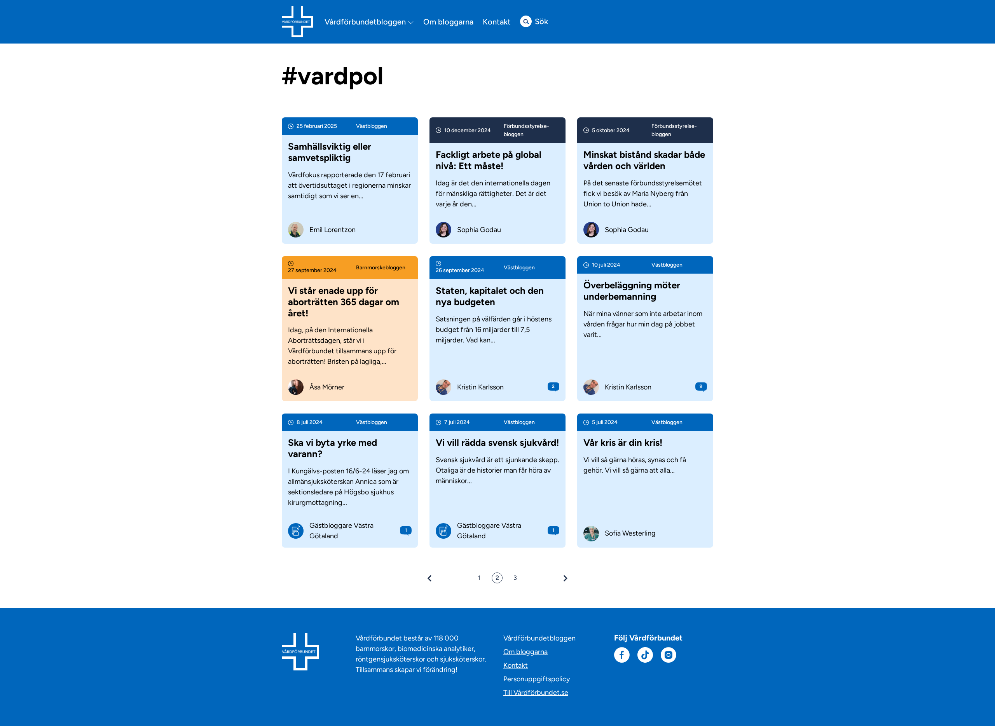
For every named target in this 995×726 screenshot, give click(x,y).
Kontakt (497, 21)
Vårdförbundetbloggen (366, 22)
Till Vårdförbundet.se (535, 692)
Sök (541, 21)
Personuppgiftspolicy (536, 679)
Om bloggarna (448, 21)
